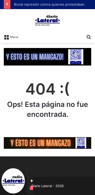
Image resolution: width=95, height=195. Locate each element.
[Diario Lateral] (48, 20)
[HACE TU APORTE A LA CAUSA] (47, 56)
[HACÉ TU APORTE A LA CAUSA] (47, 143)
